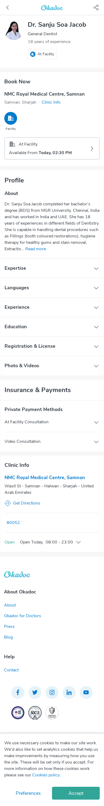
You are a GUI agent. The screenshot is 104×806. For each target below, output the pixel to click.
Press (9, 626)
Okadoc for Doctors (22, 616)
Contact (11, 670)
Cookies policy (46, 775)
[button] (51, 102)
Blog (8, 637)
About (10, 605)
